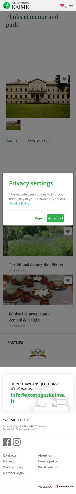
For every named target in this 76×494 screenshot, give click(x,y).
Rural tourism (48, 467)
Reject (40, 218)
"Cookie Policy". (20, 203)
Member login (13, 473)
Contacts (10, 455)
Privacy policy (13, 467)
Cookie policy (48, 461)
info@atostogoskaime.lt (38, 398)
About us (45, 455)
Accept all (55, 218)
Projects (9, 461)
